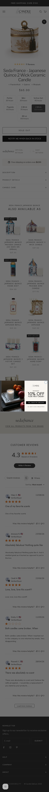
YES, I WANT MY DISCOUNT (36, 403)
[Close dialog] (45, 382)
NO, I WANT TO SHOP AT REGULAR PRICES (36, 406)
